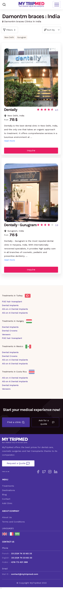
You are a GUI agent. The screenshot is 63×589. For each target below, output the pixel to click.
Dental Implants (10, 305)
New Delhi (9, 37)
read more (9, 141)
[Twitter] (44, 471)
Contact (6, 499)
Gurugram (21, 37)
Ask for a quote (44, 422)
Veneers (6, 334)
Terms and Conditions (13, 522)
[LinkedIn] (55, 471)
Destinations (8, 490)
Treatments (8, 486)
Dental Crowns (9, 330)
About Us (7, 517)
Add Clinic (7, 503)
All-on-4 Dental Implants (15, 309)
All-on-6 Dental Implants (15, 313)
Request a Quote (16, 463)
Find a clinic (14, 422)
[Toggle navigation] (57, 4)
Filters (9, 30)
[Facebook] (38, 471)
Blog (4, 494)
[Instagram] (50, 471)
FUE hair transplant (12, 301)
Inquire (31, 150)
